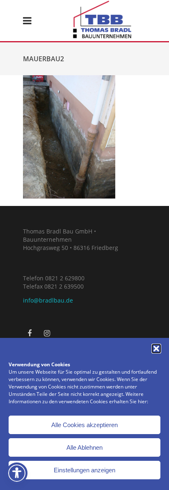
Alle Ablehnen (84, 447)
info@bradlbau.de (48, 300)
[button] (156, 348)
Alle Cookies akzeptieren (84, 424)
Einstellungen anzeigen (84, 470)
